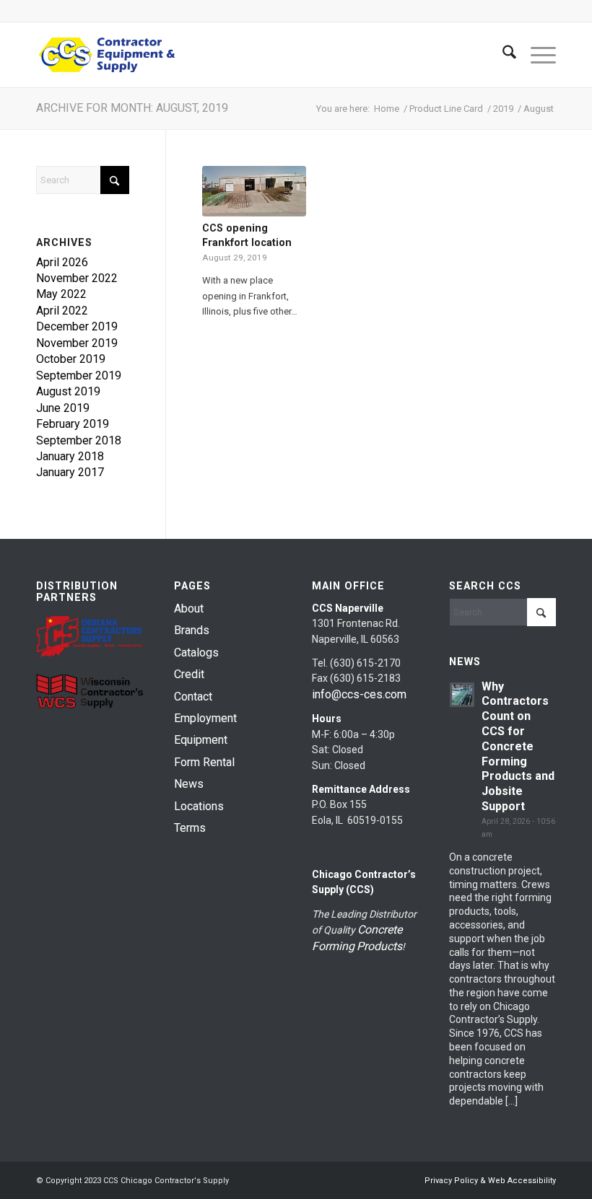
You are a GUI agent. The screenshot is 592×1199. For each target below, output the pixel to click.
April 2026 (62, 262)
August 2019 (68, 391)
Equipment (200, 740)
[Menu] (536, 54)
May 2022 (61, 294)
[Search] (502, 54)
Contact (193, 696)
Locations (199, 806)
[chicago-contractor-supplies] (107, 54)
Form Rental (204, 762)
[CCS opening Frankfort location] (254, 191)
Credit (189, 674)
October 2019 (70, 359)
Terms (190, 828)
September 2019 (78, 375)
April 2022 (62, 310)
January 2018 (70, 456)
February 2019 (72, 424)
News (189, 784)
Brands (191, 630)
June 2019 (63, 408)
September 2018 (78, 440)
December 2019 (77, 326)
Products (379, 946)
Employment (205, 718)
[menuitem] (502, 54)
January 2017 (70, 472)
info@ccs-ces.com (359, 694)
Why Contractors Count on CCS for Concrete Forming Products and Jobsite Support (518, 746)
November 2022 (77, 278)
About (189, 608)
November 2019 (77, 343)
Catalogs (196, 652)
